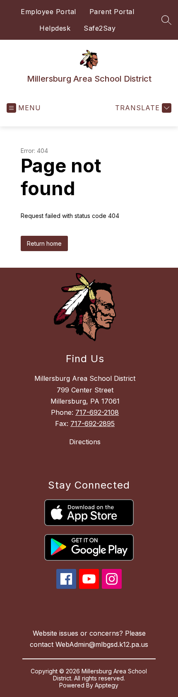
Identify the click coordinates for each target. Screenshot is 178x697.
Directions (85, 442)
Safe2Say (99, 28)
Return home (44, 243)
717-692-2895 (92, 423)
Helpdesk (54, 28)
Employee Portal (48, 11)
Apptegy (106, 685)
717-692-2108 (97, 412)
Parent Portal (112, 11)
